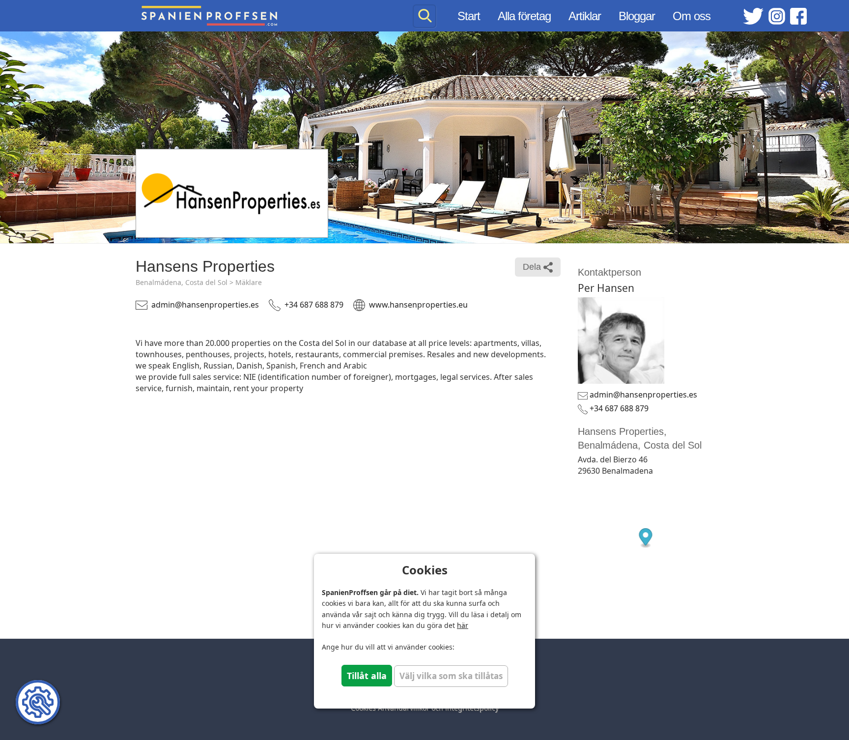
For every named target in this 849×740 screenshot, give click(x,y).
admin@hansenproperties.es (205, 304)
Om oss (691, 16)
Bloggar (637, 16)
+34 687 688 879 (313, 304)
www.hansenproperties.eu (418, 304)
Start (468, 16)
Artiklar (584, 16)
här (462, 625)
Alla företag (524, 16)
